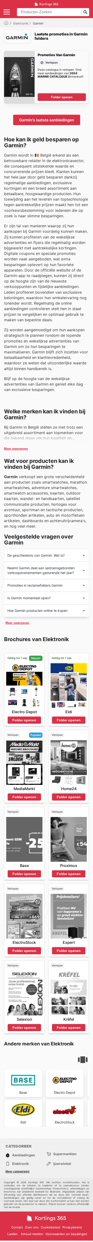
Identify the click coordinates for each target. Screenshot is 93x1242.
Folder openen (61, 97)
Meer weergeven (16, 448)
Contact (17, 1227)
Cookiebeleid (50, 1227)
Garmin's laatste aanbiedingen (46, 120)
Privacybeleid (72, 1227)
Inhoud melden (32, 1234)
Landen (12, 1234)
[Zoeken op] (85, 12)
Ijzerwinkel (62, 1164)
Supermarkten (65, 1154)
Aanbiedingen (23, 1155)
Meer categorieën (17, 1171)
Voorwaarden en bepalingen (66, 1234)
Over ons (32, 1227)
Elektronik (20, 23)
